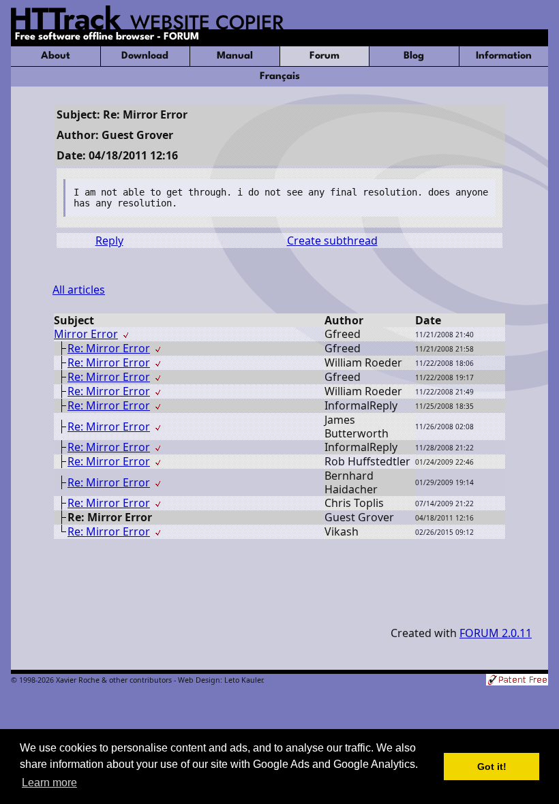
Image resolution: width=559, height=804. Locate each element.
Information (504, 56)
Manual (235, 56)
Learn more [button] (49, 782)
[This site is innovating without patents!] (517, 681)
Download (144, 56)
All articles (78, 289)
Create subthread (332, 240)
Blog (414, 56)
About (55, 56)
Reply (109, 240)
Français (280, 77)
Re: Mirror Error (108, 348)
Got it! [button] (492, 766)
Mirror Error (86, 333)
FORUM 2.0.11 (495, 632)
